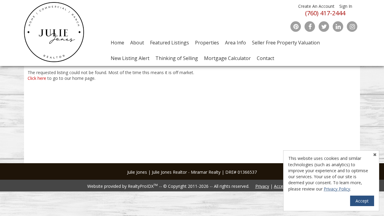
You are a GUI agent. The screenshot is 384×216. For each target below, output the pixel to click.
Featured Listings (169, 42)
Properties (207, 42)
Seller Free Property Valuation (286, 42)
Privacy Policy (337, 189)
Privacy (262, 186)
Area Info (235, 42)
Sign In (345, 6)
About (137, 42)
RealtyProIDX (143, 186)
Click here (37, 78)
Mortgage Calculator (227, 58)
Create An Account (316, 6)
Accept (362, 201)
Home (117, 42)
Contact (265, 58)
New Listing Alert (130, 58)
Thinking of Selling (176, 58)
